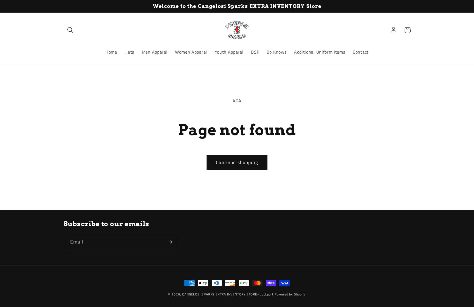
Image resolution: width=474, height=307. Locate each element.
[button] (71, 30)
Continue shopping (237, 162)
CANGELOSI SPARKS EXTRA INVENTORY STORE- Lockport (227, 294)
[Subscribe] (170, 242)
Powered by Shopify (290, 294)
